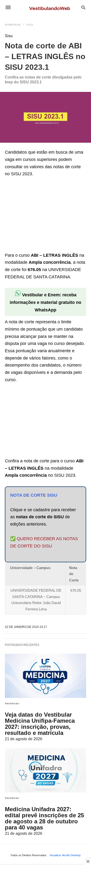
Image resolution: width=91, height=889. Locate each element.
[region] (41, 215)
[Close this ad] (87, 861)
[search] (83, 7)
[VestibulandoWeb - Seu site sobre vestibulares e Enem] (51, 7)
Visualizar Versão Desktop (65, 855)
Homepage (13, 24)
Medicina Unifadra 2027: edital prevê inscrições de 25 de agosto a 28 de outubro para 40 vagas (44, 818)
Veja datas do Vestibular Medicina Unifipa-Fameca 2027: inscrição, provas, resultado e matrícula (40, 723)
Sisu (29, 24)
